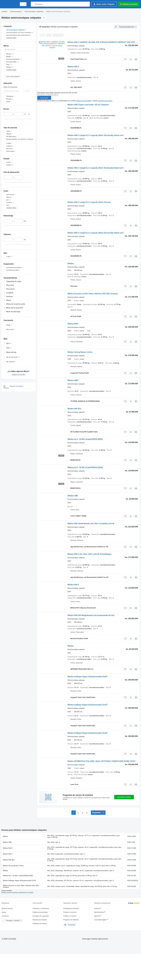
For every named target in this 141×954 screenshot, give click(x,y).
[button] (131, 59)
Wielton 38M (73, 496)
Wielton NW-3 (73, 585)
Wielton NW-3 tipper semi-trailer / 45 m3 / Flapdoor (88, 105)
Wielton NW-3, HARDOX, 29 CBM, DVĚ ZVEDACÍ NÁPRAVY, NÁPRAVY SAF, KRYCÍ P (103, 42)
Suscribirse (44, 98)
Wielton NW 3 (73, 67)
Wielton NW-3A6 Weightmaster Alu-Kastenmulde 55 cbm (91, 615)
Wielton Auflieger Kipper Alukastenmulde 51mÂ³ (88, 677)
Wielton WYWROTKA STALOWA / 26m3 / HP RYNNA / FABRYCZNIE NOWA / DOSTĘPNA (104, 761)
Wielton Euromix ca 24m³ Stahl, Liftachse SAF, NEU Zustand (93, 294)
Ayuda (4, 912)
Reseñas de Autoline (39, 920)
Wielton (71, 263)
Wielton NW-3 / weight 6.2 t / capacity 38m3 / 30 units (89, 202)
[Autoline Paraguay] (9, 4)
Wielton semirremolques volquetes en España (17, 892)
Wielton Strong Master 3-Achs (80, 352)
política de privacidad (83, 101)
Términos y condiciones (40, 908)
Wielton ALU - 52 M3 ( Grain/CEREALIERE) (85, 439)
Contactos (5, 916)
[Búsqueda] (33, 4)
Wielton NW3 (73, 324)
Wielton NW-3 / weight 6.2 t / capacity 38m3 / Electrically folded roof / (96, 135)
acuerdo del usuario (105, 101)
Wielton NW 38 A (74, 409)
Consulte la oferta (124, 797)
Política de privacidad (39, 912)
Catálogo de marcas (39, 923)
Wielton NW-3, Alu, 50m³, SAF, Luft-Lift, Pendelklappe (89, 554)
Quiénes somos (7, 908)
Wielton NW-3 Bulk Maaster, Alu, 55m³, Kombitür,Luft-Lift (91, 523)
